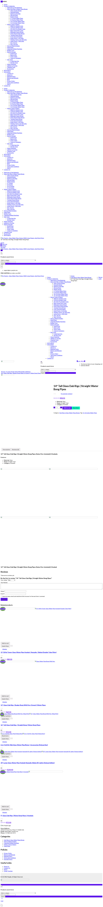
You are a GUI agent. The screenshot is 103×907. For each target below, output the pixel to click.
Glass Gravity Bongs (16, 10)
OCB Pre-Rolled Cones (16, 27)
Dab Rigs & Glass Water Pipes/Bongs (81, 277)
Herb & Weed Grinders (13, 46)
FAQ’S (9, 84)
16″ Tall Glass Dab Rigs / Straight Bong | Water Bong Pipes (20, 725)
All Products (7, 70)
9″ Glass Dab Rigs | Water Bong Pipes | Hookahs (17, 816)
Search (3, 263)
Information (7, 72)
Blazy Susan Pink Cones (16, 30)
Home (5, 4)
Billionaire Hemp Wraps (17, 32)
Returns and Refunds (12, 78)
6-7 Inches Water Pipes (16, 18)
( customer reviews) (66, 393)
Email (3, 593)
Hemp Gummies (11, 64)
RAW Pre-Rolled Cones (16, 26)
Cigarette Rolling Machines (14, 49)
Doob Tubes (13, 56)
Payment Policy (8, 859)
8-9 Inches (10, 184)
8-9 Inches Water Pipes (16, 20)
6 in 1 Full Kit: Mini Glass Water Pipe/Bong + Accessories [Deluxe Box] (24, 745)
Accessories (10, 69)
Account (3, 247)
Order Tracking (8, 871)
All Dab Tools (14, 62)
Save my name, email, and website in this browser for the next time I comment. (23, 596)
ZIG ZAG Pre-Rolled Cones (17, 29)
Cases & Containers (15, 58)
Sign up (100, 277)
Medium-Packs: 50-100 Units (18, 39)
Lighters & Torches (12, 65)
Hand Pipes (10, 47)
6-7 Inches (10, 183)
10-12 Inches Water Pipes (17, 21)
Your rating (4, 580)
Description (6, 449)
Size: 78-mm (13, 43)
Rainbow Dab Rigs (15, 13)
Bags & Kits (13, 55)
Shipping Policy (11, 76)
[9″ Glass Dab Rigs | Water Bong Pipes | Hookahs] (32, 772)
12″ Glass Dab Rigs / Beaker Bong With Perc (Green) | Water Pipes (23, 705)
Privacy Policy (11, 81)
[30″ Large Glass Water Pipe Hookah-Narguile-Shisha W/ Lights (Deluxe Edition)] (42, 751)
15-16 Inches (10, 187)
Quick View (5, 646)
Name (3, 591)
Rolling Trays (10, 50)
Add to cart (67, 408)
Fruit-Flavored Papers (16, 36)
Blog (8, 79)
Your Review (4, 582)
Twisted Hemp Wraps (16, 35)
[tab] (6, 449)
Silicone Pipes (14, 15)
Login (99, 278)
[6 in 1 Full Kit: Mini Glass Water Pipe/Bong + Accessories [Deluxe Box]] (23, 733)
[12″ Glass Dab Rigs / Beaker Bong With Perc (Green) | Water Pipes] (28, 661)
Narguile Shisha (14, 12)
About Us (9, 75)
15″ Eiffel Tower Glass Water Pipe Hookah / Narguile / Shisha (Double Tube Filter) (28, 652)
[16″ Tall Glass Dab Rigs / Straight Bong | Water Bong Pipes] (29, 713)
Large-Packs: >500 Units (17, 41)
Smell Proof (13, 53)
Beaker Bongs (14, 16)
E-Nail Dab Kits (14, 61)
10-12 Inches (10, 186)
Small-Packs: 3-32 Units (17, 38)
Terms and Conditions (13, 82)
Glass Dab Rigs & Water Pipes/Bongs (17, 9)
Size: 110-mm (14, 44)
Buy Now (76, 408)
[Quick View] (11, 646)
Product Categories (9, 6)
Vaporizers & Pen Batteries (14, 7)
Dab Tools (10, 59)
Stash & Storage (11, 52)
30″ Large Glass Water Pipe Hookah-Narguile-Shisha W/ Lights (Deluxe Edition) (28, 763)
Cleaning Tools (11, 67)
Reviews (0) (15, 449)
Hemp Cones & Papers (13, 24)
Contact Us (10, 73)
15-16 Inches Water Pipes (17, 23)
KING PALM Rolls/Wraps (17, 33)
